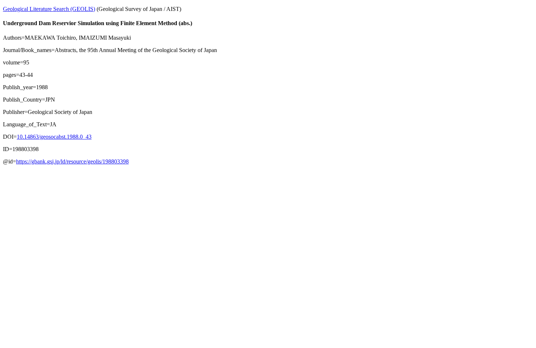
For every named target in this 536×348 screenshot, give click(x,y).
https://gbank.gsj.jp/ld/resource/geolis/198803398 (72, 161)
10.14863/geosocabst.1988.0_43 (54, 137)
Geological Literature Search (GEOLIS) (49, 9)
